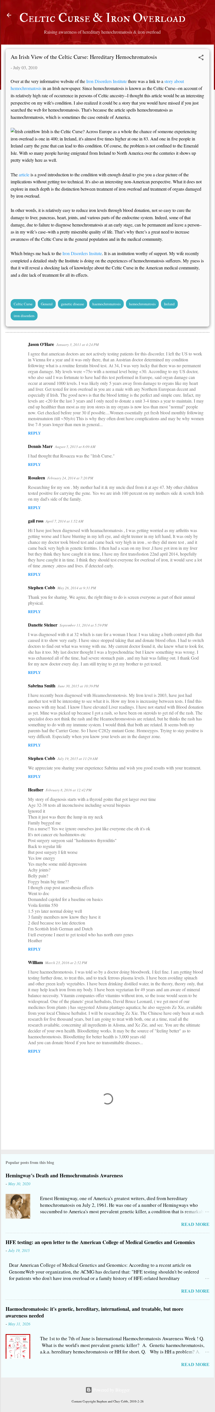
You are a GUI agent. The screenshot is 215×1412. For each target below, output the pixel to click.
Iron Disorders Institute (107, 81)
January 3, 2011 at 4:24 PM (77, 344)
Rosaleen (36, 477)
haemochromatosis (106, 303)
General (47, 303)
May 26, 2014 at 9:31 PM (76, 587)
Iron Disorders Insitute (82, 253)
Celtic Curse (23, 303)
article (24, 174)
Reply (34, 433)
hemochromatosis (142, 303)
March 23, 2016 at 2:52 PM (66, 962)
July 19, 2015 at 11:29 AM (77, 758)
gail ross (35, 520)
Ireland (169, 303)
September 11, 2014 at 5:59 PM (84, 625)
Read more (195, 1224)
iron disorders (24, 315)
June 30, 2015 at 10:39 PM (78, 685)
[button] (201, 58)
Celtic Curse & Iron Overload (102, 18)
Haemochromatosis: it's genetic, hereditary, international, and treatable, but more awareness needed (94, 1312)
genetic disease (72, 303)
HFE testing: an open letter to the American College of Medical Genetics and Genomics (100, 1242)
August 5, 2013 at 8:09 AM (75, 446)
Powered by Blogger (111, 1390)
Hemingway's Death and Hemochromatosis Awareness (64, 1175)
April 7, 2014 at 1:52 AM (64, 521)
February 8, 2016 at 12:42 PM (69, 789)
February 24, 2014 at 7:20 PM (70, 477)
